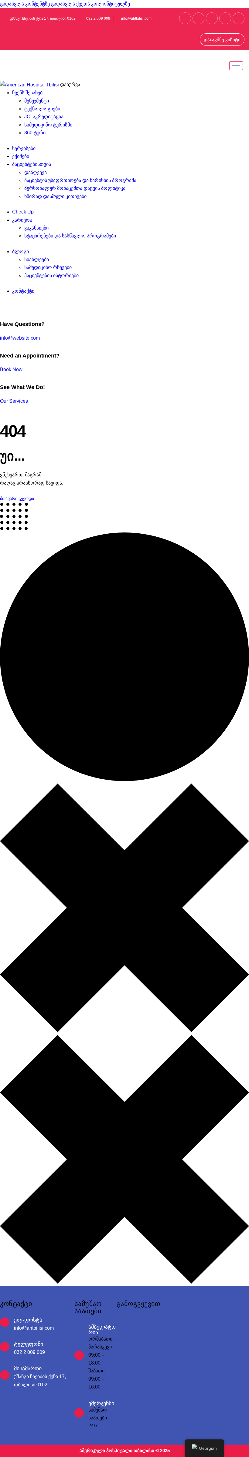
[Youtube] (225, 18)
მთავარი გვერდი (17, 498)
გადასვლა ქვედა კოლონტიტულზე (90, 3)
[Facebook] (185, 18)
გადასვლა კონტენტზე (25, 3)
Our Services (14, 401)
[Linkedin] (198, 18)
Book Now (11, 369)
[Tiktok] (238, 18)
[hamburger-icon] (236, 65)
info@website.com (20, 338)
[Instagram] (212, 18)
